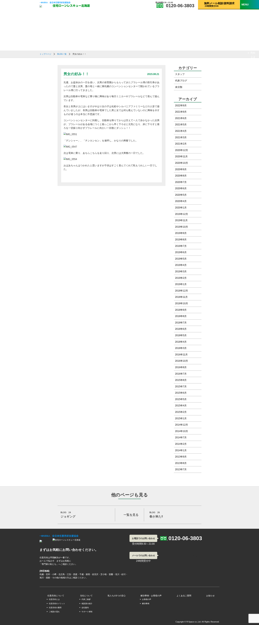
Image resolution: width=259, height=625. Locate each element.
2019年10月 (181, 227)
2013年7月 (181, 469)
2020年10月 (181, 163)
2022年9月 (181, 105)
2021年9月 (181, 112)
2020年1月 (181, 207)
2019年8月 (181, 239)
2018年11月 (181, 297)
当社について (252, 129)
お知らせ (210, 595)
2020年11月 (181, 156)
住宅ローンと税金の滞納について (252, 246)
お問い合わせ (252, 358)
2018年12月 (181, 290)
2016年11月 (181, 354)
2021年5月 (181, 124)
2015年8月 (181, 380)
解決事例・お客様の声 (151, 595)
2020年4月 (181, 201)
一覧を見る (131, 514)
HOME (249, 10)
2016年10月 (181, 361)
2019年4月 (181, 265)
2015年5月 (181, 399)
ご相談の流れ (252, 112)
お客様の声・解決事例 (252, 287)
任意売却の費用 (252, 95)
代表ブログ (181, 80)
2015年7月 (181, 386)
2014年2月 (181, 444)
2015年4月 (181, 405)
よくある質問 (252, 345)
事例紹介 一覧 (252, 320)
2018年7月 (181, 322)
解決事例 (145, 604)
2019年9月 (181, 233)
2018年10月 (181, 303)
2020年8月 (181, 175)
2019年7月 (181, 246)
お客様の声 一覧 (253, 303)
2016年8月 (181, 367)
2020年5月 (181, 195)
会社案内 (252, 171)
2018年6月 (181, 329)
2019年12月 (181, 214)
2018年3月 (181, 348)
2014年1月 (181, 450)
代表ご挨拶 (252, 141)
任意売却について (252, 41)
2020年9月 (181, 169)
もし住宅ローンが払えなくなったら (252, 25)
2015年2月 (181, 412)
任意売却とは (252, 53)
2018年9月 (181, 310)
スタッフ (180, 74)
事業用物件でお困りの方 (252, 215)
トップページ (45, 54)
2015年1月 (181, 418)
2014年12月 (181, 424)
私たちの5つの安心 (117, 595)
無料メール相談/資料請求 (252, 372)
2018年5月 (181, 335)
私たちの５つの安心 (252, 272)
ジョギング (68, 514)
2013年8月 (181, 463)
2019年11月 (181, 220)
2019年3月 (181, 271)
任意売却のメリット (252, 73)
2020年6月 (181, 188)
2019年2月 (181, 278)
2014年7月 (181, 437)
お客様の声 (146, 599)
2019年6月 (181, 252)
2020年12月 (181, 150)
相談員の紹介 (252, 157)
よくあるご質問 (184, 595)
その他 (249, 199)
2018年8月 (181, 316)
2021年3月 (181, 137)
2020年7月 (181, 182)
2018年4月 (181, 342)
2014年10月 (181, 431)
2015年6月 (181, 393)
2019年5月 (181, 258)
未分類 (178, 87)
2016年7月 (181, 373)
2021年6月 (181, 118)
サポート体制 (252, 185)
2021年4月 (181, 131)
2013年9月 (181, 456)
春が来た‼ (156, 514)
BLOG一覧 (251, 335)
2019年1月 (181, 284)
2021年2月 (181, 143)
